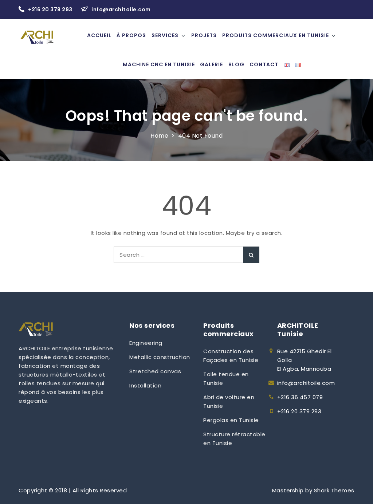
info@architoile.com (121, 9)
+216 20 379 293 (51, 9)
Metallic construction (159, 357)
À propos (131, 35)
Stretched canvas (155, 371)
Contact (264, 64)
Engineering (145, 343)
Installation (145, 385)
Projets (204, 35)
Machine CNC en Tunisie (159, 64)
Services (165, 35)
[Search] (251, 255)
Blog (236, 64)
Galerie (211, 64)
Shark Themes (334, 490)
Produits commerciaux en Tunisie (275, 35)
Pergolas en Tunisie (231, 420)
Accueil (99, 35)
